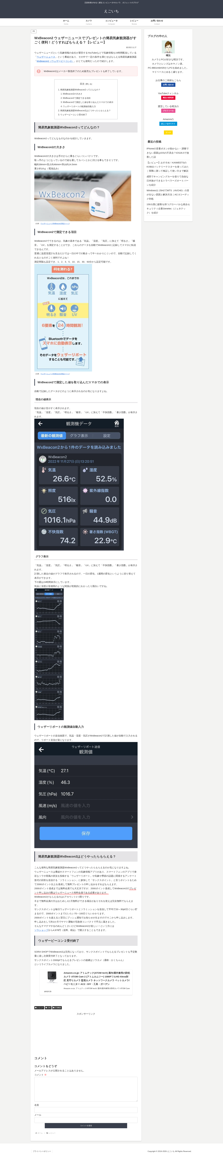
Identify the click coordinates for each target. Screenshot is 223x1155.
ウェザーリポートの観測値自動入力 (79, 106)
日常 (49, 1008)
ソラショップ (41, 930)
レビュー (40, 1008)
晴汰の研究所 (168, 98)
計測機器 (58, 1008)
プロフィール (168, 111)
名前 (36, 1105)
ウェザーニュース (46, 57)
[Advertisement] (86, 1034)
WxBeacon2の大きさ (72, 94)
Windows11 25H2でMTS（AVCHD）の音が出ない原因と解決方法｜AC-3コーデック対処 (168, 194)
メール (37, 1115)
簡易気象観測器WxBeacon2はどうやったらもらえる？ (85, 110)
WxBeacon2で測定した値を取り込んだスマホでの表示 (88, 102)
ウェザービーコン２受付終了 (73, 114)
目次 (82, 84)
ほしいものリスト (168, 124)
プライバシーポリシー (42, 1151)
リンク (168, 132)
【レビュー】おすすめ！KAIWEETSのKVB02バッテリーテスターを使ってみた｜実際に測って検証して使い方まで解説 (168, 166)
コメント (40, 1074)
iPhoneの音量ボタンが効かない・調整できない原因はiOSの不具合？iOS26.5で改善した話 (168, 152)
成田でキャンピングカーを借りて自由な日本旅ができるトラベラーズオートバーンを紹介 (167, 180)
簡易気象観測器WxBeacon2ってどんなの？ (80, 89)
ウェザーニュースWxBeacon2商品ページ (55, 223)
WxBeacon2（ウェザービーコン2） (55, 61)
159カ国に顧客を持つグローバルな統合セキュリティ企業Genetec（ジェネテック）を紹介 (168, 208)
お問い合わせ (168, 85)
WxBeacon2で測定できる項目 (77, 98)
